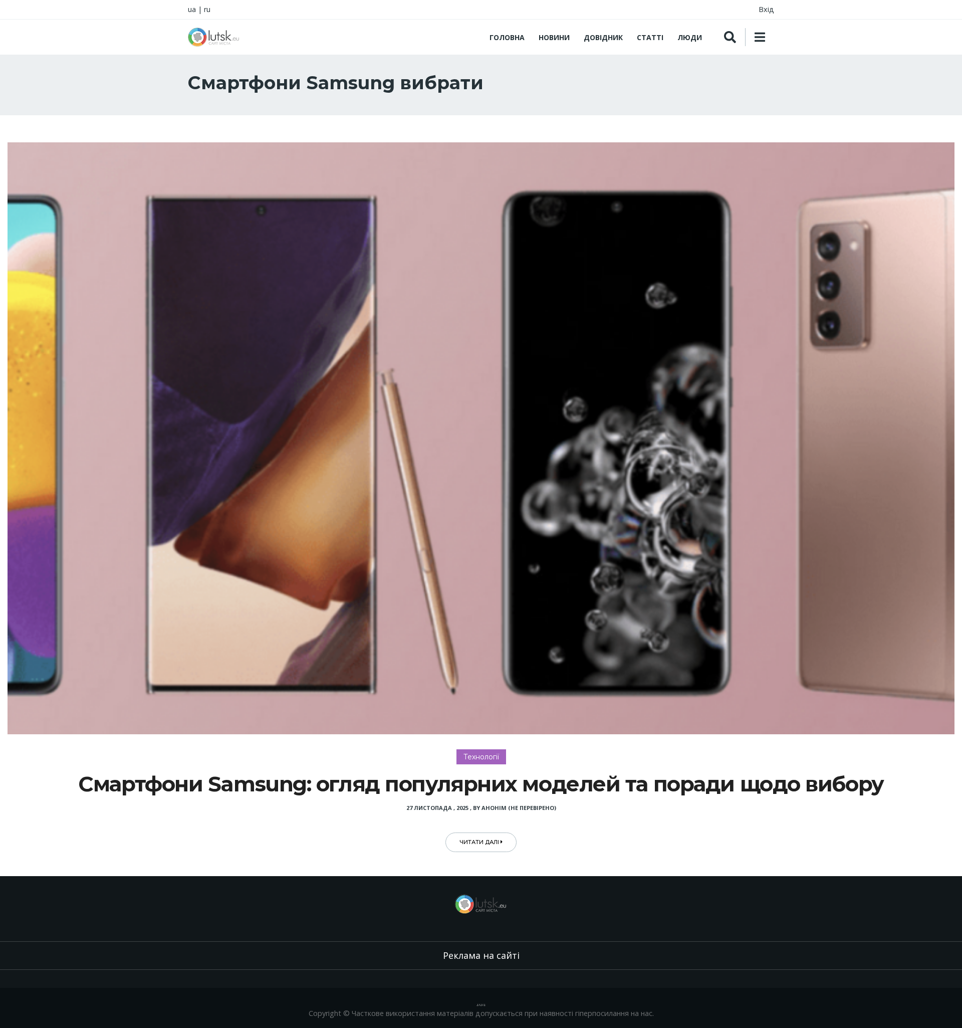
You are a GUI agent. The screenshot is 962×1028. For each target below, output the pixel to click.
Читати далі (480, 842)
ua (192, 9)
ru (207, 9)
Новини (554, 37)
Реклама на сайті (481, 955)
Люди (689, 37)
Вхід (766, 9)
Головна (507, 37)
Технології (481, 756)
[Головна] (214, 37)
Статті (650, 37)
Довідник (603, 37)
